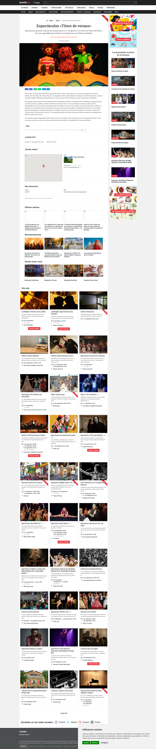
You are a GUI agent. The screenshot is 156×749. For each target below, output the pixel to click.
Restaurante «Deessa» (50, 280)
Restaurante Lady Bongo (31, 280)
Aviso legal (74, 746)
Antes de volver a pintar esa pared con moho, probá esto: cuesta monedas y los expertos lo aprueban (93, 227)
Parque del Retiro (78, 157)
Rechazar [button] (95, 742)
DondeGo (71, 743)
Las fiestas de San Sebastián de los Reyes (123, 89)
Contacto (50, 746)
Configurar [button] (104, 742)
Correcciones (66, 746)
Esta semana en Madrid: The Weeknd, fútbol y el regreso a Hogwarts (72, 254)
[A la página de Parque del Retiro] (68, 159)
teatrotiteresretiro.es (65, 84)
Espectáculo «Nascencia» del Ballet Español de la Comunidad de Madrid (121, 161)
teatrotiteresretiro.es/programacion (75, 192)
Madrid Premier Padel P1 (118, 107)
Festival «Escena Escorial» (118, 125)
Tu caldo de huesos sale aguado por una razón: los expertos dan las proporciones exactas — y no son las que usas (73, 227)
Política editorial (58, 746)
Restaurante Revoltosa (70, 280)
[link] (29, 89)
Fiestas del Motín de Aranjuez (119, 143)
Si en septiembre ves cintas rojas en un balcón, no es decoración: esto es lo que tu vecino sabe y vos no (54, 227)
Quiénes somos (43, 746)
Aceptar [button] (86, 742)
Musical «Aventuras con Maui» (119, 71)
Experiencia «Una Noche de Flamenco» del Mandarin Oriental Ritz (122, 181)
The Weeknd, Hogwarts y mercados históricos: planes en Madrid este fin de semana (53, 254)
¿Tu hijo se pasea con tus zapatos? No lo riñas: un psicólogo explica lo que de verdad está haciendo (33, 227)
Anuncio (23, 746)
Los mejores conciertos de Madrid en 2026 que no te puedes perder (32, 254)
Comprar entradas (34, 328)
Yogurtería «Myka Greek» (91, 280)
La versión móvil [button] (33, 746)
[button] (44, 166)
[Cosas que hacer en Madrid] (24, 2)
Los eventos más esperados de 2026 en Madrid (92, 254)
